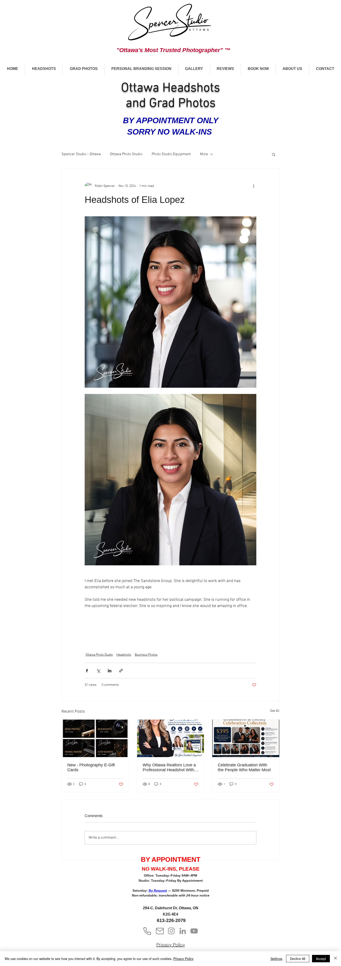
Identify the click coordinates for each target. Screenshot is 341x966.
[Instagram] (171, 930)
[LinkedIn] (182, 930)
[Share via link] (121, 670)
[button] (44, 68)
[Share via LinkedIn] (109, 670)
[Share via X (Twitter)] (98, 670)
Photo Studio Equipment (171, 154)
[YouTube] (194, 930)
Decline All (297, 958)
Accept (321, 958)
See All (275, 711)
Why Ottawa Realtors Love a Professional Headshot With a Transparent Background (170, 767)
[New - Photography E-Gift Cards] (95, 738)
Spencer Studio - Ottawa (81, 154)
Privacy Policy (183, 958)
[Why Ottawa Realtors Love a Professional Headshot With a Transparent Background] (170, 738)
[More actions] (253, 186)
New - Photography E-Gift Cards (91, 767)
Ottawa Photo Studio (126, 154)
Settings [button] (276, 958)
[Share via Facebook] (87, 670)
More (204, 154)
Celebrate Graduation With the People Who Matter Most (244, 767)
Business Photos (146, 655)
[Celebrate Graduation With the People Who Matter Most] (245, 738)
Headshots (123, 655)
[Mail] (159, 931)
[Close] (335, 958)
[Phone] (147, 931)
